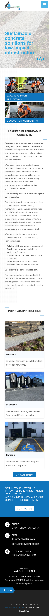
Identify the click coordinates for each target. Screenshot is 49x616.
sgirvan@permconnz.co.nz (25, 544)
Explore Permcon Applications (17, 97)
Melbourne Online (15, 607)
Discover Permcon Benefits (22, 120)
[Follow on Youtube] (10, 590)
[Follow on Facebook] (3, 590)
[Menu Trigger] (44, 4)
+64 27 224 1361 (33, 528)
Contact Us (24, 508)
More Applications (24, 474)
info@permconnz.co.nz (23, 539)
